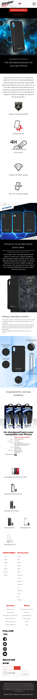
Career (27, 621)
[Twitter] (5, 644)
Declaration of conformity (10, 615)
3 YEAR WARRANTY (10, 624)
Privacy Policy (27, 618)
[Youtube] (5, 654)
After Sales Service (10, 621)
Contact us (27, 612)
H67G (5, 559)
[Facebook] (5, 639)
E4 (5, 565)
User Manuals (10, 612)
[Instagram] (5, 649)
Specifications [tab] (18, 14)
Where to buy (10, 609)
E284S (5, 569)
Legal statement (26, 615)
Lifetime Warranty (10, 618)
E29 (6, 556)
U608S (6, 562)
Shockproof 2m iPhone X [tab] (18, 10)
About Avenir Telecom (27, 609)
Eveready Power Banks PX (20, 578)
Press (26, 624)
